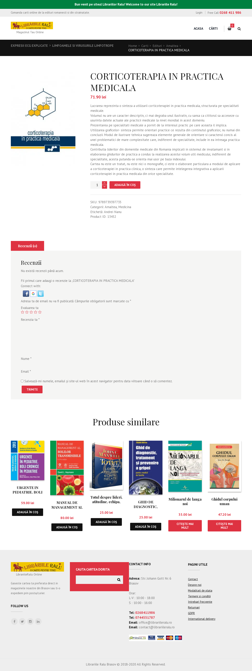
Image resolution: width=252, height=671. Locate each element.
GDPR (191, 613)
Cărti (213, 28)
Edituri (157, 46)
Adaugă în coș (125, 185)
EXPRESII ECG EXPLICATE (29, 45)
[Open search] (239, 29)
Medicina (124, 207)
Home (132, 46)
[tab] (27, 246)
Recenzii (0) (27, 246)
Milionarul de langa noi (185, 501)
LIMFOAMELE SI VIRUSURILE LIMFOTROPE (83, 45)
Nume (26, 359)
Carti (144, 46)
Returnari (194, 607)
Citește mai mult (185, 525)
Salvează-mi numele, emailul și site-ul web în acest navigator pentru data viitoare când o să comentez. (98, 381)
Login (199, 12)
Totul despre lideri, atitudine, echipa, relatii (106, 502)
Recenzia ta (30, 319)
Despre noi (194, 585)
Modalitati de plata (200, 590)
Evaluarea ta (29, 308)
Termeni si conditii (199, 596)
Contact (193, 579)
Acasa (198, 28)
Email (26, 371)
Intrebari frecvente (200, 602)
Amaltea (172, 46)
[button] (26, 293)
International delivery (201, 619)
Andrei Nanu (112, 212)
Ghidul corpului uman (224, 501)
